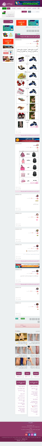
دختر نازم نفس (34, 271)
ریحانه (36, 215)
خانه (38, 8)
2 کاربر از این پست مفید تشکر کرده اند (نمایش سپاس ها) (30, 135)
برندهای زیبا (19, 8)
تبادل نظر (29, 8)
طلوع (36, 230)
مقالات (24, 8)
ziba (36, 289)
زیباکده (38, 27)
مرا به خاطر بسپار (10, 14)
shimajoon (35, 41)
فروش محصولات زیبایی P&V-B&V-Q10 (33, 376)
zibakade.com (24, 439)
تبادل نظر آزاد (34, 27)
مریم (36, 196)
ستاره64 (35, 304)
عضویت (4, 8)
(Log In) (24, 326)
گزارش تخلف (18, 132)
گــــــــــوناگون (28, 27)
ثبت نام (22, 325)
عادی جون (35, 246)
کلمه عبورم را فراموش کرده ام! (10, 16)
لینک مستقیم (18, 131)
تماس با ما (13, 8)
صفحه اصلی (34, 8)
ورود (8, 8)
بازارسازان (18, 440)
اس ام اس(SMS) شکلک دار (18, 376)
